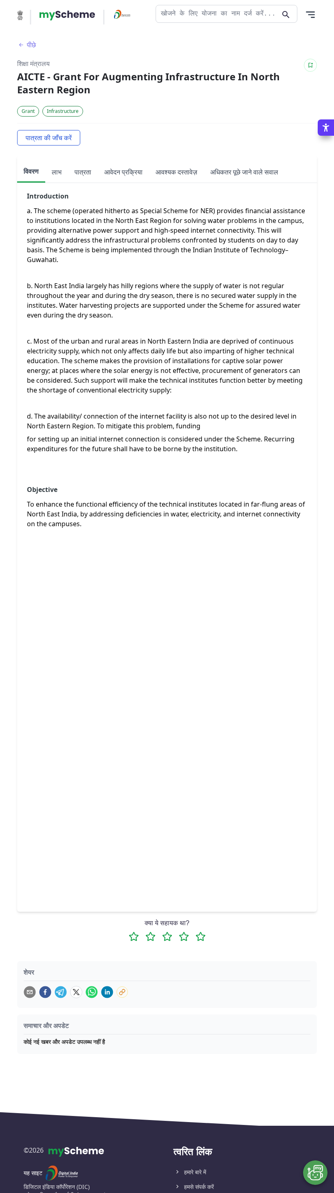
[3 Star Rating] (167, 936)
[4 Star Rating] (184, 936)
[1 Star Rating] (134, 936)
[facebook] (45, 992)
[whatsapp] (92, 992)
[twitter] (76, 992)
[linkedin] (107, 992)
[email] (30, 992)
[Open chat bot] (315, 1172)
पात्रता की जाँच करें (49, 137)
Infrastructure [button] (63, 111)
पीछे (31, 45)
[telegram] (61, 992)
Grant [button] (28, 111)
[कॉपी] (122, 992)
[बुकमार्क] (310, 65)
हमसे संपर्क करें (199, 1187)
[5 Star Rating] (201, 936)
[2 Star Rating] (150, 936)
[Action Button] (67, 15)
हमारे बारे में (195, 1172)
